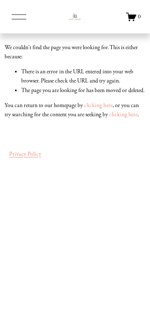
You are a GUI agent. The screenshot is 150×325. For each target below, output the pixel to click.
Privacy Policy (25, 154)
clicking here (98, 105)
